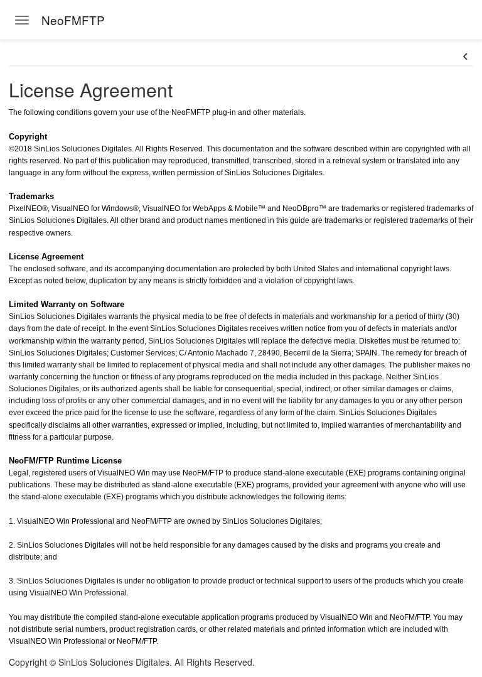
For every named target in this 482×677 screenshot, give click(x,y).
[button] (465, 56)
